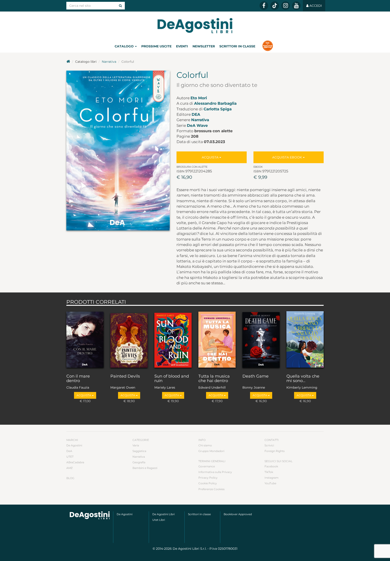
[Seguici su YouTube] (296, 5)
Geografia (138, 462)
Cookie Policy (207, 483)
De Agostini (74, 445)
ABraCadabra (75, 462)
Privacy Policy (208, 477)
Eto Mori (198, 98)
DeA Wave (197, 125)
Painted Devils (125, 376)
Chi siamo (205, 445)
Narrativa (109, 62)
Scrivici (269, 445)
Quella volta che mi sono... (302, 378)
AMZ (69, 468)
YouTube (270, 483)
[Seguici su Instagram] (285, 5)
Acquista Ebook (287, 157)
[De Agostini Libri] (68, 62)
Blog (70, 478)
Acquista (210, 157)
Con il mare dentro (78, 378)
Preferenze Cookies (211, 489)
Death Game (255, 376)
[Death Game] (261, 338)
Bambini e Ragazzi (144, 468)
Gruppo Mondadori (211, 451)
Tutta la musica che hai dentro (214, 378)
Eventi (182, 46)
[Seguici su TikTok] (274, 5)
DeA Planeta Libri (195, 25)
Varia (135, 445)
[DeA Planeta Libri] (90, 515)
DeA (196, 114)
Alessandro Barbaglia (215, 103)
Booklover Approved (238, 514)
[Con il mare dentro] (85, 338)
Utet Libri (158, 520)
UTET (70, 456)
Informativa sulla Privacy (215, 472)
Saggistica (139, 451)
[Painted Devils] (129, 338)
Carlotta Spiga (218, 109)
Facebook (271, 466)
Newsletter (204, 46)
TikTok (269, 472)
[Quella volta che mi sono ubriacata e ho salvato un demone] (305, 338)
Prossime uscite (156, 46)
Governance (206, 466)
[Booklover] (267, 46)
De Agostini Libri (163, 514)
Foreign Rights (275, 451)
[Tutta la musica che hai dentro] (217, 338)
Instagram (272, 477)
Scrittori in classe (237, 46)
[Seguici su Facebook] (264, 5)
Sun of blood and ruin (171, 378)
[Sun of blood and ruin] (173, 338)
